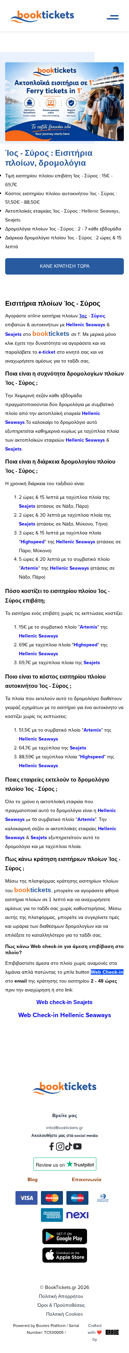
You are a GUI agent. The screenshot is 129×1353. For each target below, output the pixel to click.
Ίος (83, 315)
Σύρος (98, 315)
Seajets (13, 334)
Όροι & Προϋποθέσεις (61, 1305)
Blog (32, 1179)
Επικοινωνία (86, 1179)
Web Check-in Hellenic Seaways (64, 1015)
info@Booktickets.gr (64, 1127)
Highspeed (32, 541)
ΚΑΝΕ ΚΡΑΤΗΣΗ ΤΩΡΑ (64, 266)
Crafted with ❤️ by (95, 1332)
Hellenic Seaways (85, 324)
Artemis (29, 568)
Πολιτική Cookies (64, 1314)
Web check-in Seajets (64, 1002)
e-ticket (47, 352)
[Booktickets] (43, 21)
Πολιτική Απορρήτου (61, 1296)
